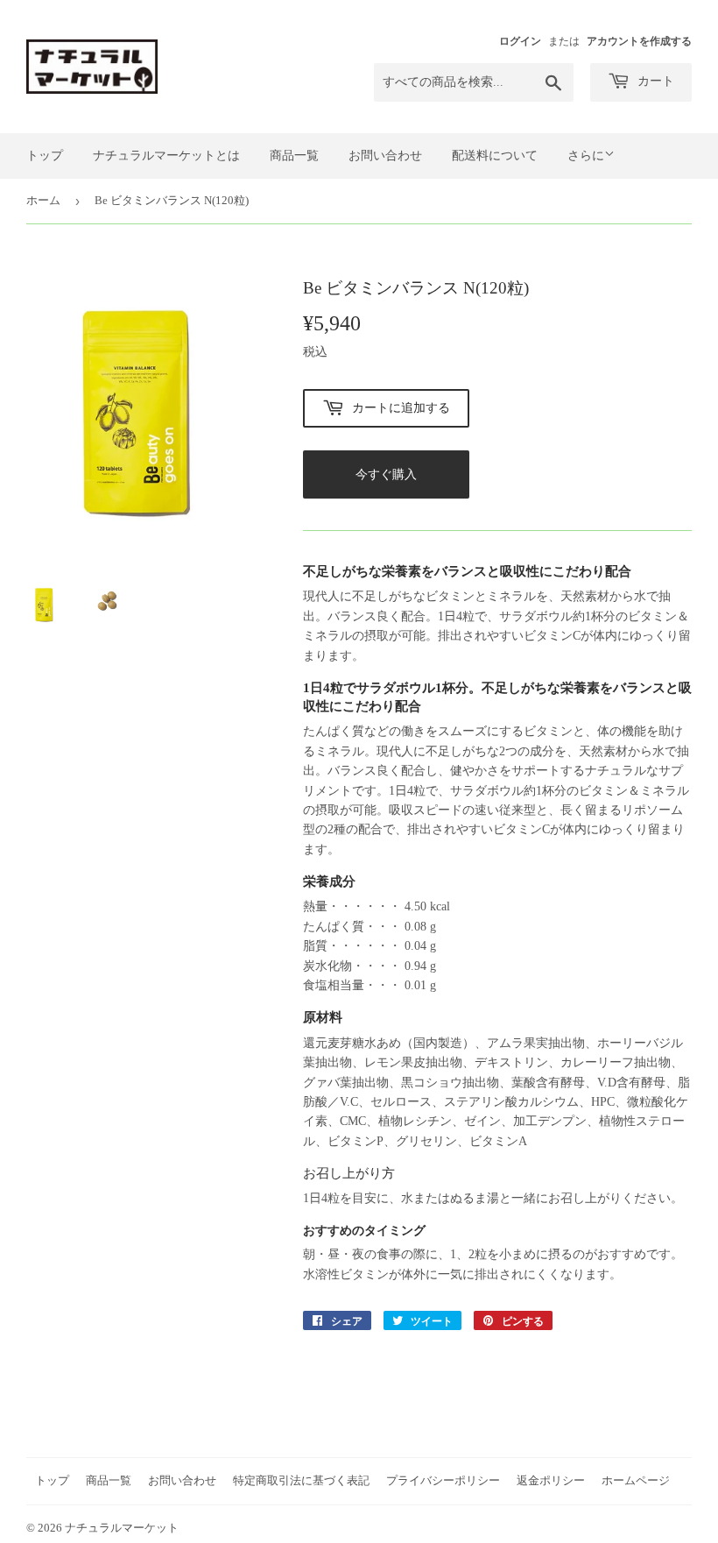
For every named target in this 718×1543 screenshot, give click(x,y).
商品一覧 (294, 155)
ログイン (520, 41)
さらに (585, 155)
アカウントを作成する (639, 41)
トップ (44, 155)
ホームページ (636, 1480)
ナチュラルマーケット (122, 1527)
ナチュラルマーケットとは (166, 155)
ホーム (43, 200)
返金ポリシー (551, 1480)
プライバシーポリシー (443, 1480)
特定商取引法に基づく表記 (301, 1480)
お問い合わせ (385, 155)
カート (654, 81)
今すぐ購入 (386, 474)
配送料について (495, 155)
